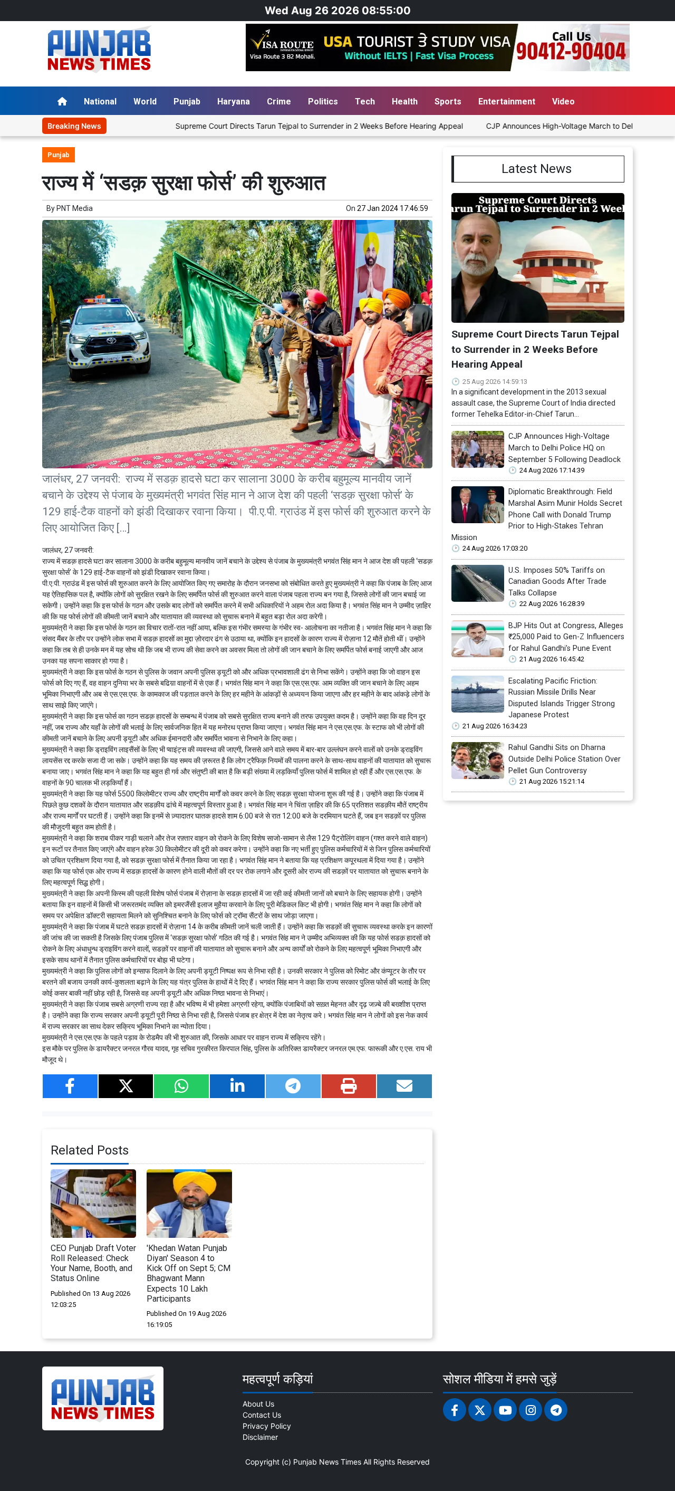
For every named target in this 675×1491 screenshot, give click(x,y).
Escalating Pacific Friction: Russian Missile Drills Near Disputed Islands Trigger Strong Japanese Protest (561, 698)
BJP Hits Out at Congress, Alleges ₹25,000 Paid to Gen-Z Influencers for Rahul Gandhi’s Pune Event (566, 637)
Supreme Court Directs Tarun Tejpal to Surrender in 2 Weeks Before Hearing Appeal (276, 125)
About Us (258, 1403)
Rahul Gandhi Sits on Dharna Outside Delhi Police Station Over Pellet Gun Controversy (564, 759)
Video (563, 102)
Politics (323, 102)
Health (405, 102)
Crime (279, 102)
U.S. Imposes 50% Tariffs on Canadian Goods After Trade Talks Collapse (557, 582)
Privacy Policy (267, 1425)
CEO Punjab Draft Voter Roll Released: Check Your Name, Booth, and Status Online (93, 1263)
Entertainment (506, 102)
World (145, 102)
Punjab (186, 102)
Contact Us (262, 1414)
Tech (365, 102)
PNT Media (74, 208)
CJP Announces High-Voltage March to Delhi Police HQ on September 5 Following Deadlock (564, 448)
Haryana (233, 102)
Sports (448, 102)
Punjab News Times (327, 1461)
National (100, 102)
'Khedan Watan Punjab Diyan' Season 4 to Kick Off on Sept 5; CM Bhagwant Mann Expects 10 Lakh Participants (188, 1273)
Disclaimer (260, 1436)
